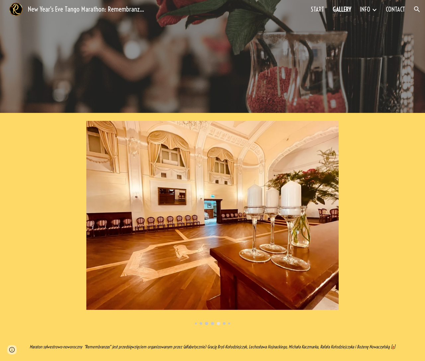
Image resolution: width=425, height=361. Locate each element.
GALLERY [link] (342, 9)
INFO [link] (365, 9)
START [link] (317, 9)
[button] (417, 9)
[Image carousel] (212, 223)
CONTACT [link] (395, 9)
